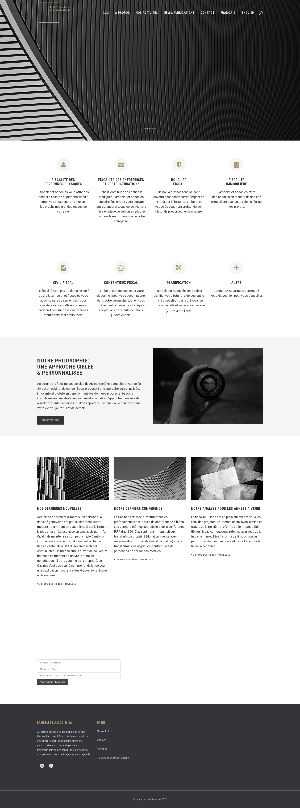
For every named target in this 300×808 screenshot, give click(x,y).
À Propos (102, 748)
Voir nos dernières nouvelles (56, 584)
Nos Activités (104, 731)
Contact (101, 740)
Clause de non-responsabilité (113, 757)
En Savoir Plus (244, 103)
